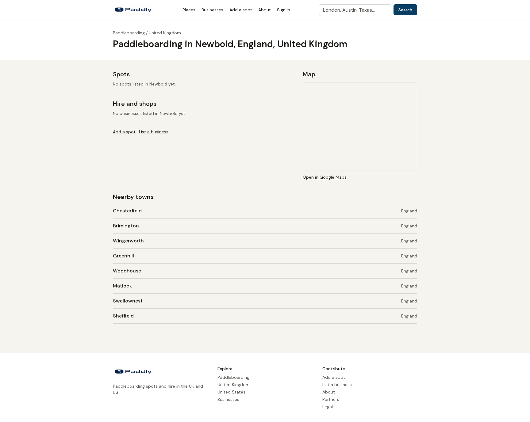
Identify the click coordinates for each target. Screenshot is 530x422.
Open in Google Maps (325, 177)
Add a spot (240, 10)
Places (188, 10)
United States (231, 392)
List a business (153, 132)
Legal (327, 406)
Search (405, 10)
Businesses (212, 10)
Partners (330, 399)
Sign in (283, 10)
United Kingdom (165, 33)
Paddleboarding (129, 33)
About (264, 10)
